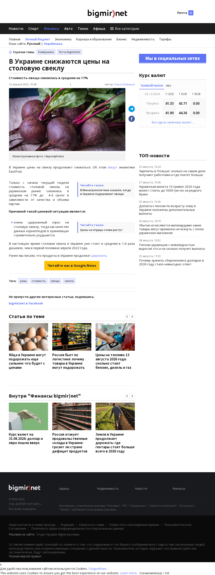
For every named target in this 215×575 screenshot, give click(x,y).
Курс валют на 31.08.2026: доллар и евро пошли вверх (26, 438)
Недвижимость (143, 39)
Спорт (33, 28)
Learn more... (129, 573)
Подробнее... (98, 568)
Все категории (127, 28)
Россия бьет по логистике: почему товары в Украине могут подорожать (68, 361)
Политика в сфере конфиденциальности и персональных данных (77, 528)
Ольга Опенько (124, 84)
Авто (68, 28)
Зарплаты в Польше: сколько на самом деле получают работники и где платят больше (172, 173)
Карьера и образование (94, 39)
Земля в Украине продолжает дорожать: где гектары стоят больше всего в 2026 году (115, 442)
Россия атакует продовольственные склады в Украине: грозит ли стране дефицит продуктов (70, 442)
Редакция (67, 525)
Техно (83, 28)
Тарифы (165, 39)
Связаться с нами (91, 525)
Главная (14, 39)
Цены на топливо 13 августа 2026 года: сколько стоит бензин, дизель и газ (113, 361)
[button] (127, 316)
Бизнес (121, 39)
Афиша (99, 28)
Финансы (51, 28)
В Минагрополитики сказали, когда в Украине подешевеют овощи (105, 192)
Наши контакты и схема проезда (32, 525)
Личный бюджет (37, 39)
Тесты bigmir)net (69, 52)
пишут (112, 167)
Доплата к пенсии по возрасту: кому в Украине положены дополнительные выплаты (167, 209)
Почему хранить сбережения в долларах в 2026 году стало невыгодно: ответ (171, 262)
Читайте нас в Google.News (72, 265)
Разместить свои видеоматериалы (134, 525)
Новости (16, 28)
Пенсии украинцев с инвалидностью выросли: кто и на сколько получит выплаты (172, 247)
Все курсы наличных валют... (173, 122)
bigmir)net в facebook (26, 303)
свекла (69, 281)
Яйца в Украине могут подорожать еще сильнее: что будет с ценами (27, 361)
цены (23, 281)
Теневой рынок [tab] (151, 85)
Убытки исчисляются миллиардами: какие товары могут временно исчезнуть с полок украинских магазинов (171, 229)
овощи (55, 281)
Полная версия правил (25, 556)
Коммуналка (46, 52)
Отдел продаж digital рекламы (58, 534)
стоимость (39, 281)
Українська (53, 43)
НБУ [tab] (168, 85)
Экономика (63, 39)
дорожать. (100, 255)
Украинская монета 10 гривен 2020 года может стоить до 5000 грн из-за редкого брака (170, 190)
